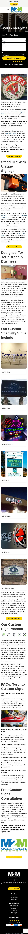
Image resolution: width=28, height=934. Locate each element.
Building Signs (14, 914)
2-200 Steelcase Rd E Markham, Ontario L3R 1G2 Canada (14, 883)
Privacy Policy (14, 896)
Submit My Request (14, 58)
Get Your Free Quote (14, 156)
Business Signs (14, 905)
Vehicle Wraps (14, 912)
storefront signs (11, 133)
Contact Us (14, 899)
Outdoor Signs (14, 907)
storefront (4, 215)
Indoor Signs (14, 908)
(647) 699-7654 (14, 4)
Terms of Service (14, 897)
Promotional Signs (14, 910)
